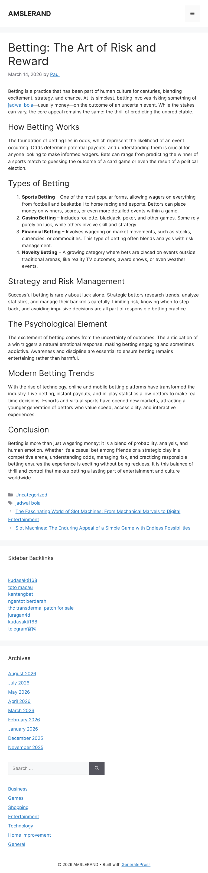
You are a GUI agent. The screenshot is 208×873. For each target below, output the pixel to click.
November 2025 (25, 747)
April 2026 (19, 701)
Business (18, 789)
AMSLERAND (29, 13)
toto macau (20, 587)
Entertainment (23, 816)
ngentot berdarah (27, 601)
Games (16, 798)
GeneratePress (136, 864)
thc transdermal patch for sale (41, 608)
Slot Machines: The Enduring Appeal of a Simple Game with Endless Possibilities (102, 528)
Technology (20, 826)
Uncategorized (31, 495)
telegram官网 (22, 629)
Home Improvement (29, 835)
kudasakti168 (22, 580)
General (16, 844)
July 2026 (19, 683)
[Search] (97, 768)
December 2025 (25, 738)
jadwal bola (20, 105)
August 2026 (22, 673)
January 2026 (23, 729)
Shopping (18, 807)
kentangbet (20, 594)
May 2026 (19, 692)
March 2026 (21, 710)
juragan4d (19, 615)
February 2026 (24, 719)
